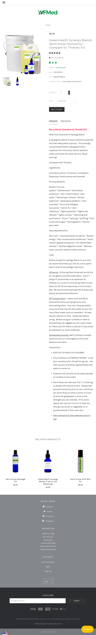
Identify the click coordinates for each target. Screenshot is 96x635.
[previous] (6, 53)
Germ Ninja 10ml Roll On (80, 480)
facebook (49, 507)
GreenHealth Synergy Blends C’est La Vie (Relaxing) (48, 481)
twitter (49, 511)
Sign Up (48, 571)
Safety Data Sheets (48, 549)
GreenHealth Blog (48, 543)
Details (53, 121)
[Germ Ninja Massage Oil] (15, 461)
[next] (39, 53)
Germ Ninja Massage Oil (15, 480)
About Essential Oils (48, 546)
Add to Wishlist (57, 58)
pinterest (49, 516)
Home (48, 25)
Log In (48, 567)
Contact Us (48, 540)
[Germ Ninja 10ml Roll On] (80, 461)
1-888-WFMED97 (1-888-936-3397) (48, 624)
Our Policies (48, 537)
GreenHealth (61, 67)
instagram (49, 521)
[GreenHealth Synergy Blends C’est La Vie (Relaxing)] (48, 461)
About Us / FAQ (48, 534)
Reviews (66, 121)
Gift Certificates (48, 562)
